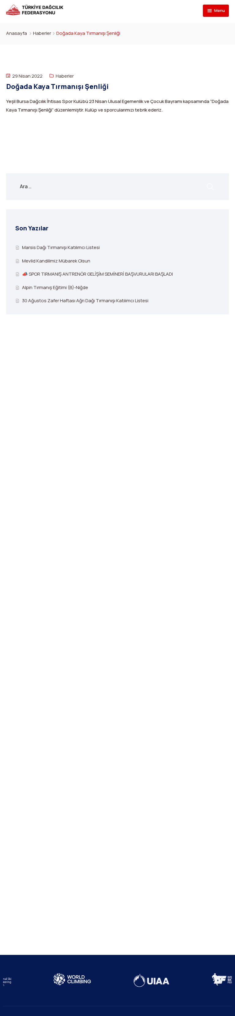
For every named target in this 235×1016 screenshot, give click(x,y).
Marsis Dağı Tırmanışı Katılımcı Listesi (61, 247)
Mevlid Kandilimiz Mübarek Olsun (56, 261)
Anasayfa (16, 33)
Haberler (42, 33)
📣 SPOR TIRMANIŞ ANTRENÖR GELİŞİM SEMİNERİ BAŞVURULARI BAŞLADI (97, 274)
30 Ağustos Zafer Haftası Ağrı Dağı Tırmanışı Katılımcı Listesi (85, 300)
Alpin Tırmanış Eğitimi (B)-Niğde (55, 287)
